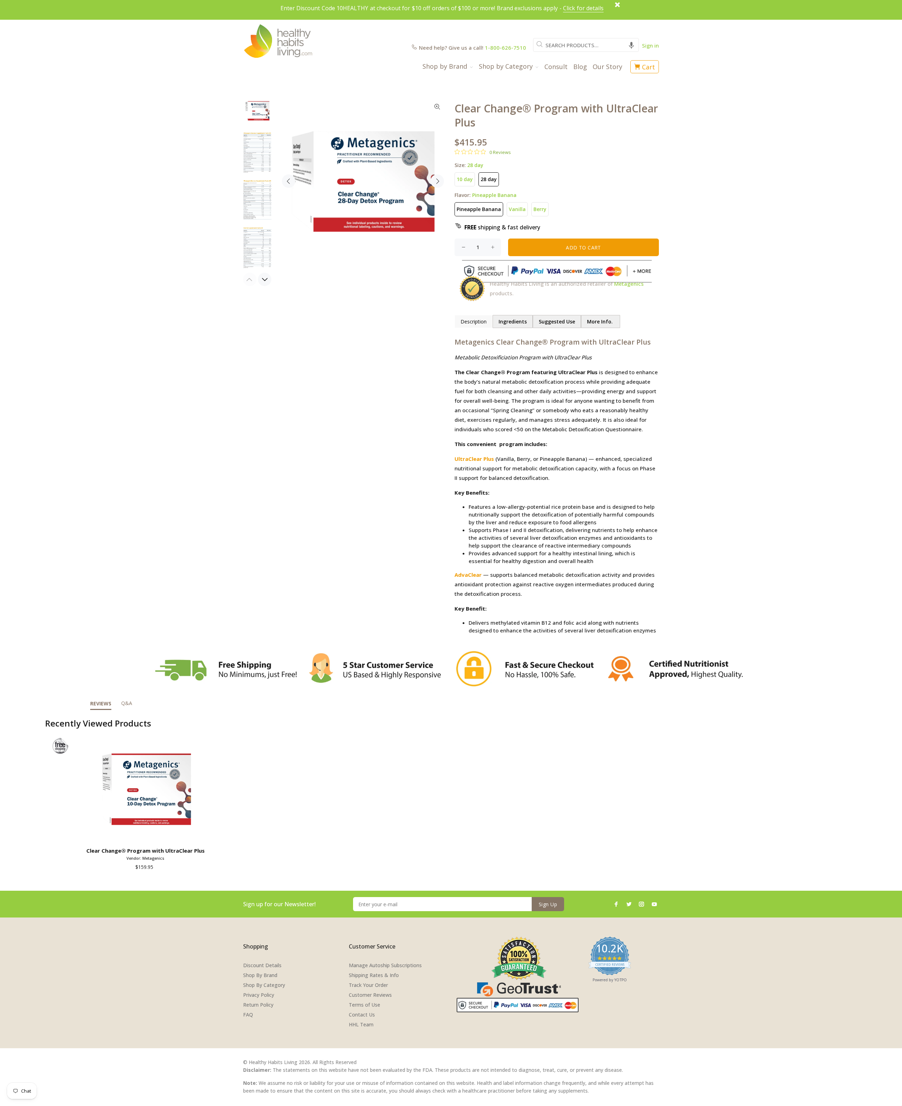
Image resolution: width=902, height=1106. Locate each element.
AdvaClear (468, 574)
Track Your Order (368, 985)
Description (474, 321)
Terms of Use (364, 1004)
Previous (288, 181)
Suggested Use (557, 321)
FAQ (248, 1014)
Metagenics (629, 283)
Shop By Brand (260, 975)
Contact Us (362, 1014)
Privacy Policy (258, 994)
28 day (489, 179)
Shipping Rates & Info (374, 975)
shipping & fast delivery (502, 227)
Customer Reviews (370, 994)
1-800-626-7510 (505, 47)
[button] (631, 45)
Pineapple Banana (479, 209)
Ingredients (513, 321)
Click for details (583, 8)
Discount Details (262, 965)
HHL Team (361, 1024)
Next (437, 181)
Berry (539, 209)
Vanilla (517, 209)
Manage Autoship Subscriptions (385, 965)
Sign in (650, 45)
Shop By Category (264, 985)
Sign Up (548, 904)
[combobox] (586, 45)
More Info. (600, 321)
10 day (465, 179)
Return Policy (258, 1004)
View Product (146, 834)
